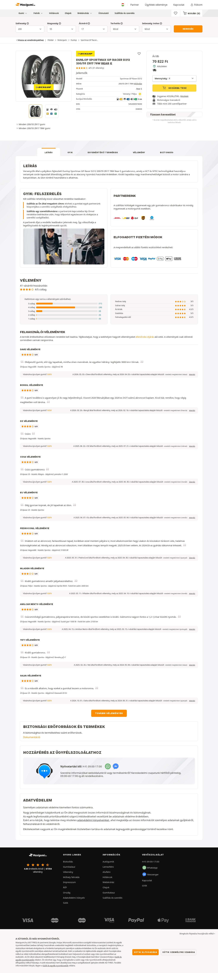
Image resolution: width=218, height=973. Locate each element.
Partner (134, 4)
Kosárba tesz (177, 88)
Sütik (65, 902)
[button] (64, 303)
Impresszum (69, 882)
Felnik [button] (37, 13)
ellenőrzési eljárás (145, 336)
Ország (66, 892)
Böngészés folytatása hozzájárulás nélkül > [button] (197, 933)
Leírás (49, 152)
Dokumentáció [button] (31, 737)
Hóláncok (54, 13)
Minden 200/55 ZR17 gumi (32, 124)
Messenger (153, 874)
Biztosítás (68, 861)
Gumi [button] (22, 13)
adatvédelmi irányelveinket (93, 820)
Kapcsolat (178, 4)
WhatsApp (152, 867)
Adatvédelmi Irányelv (74, 897)
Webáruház (83, 13)
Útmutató (103, 13)
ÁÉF (65, 887)
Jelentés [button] (192, 374)
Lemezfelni (108, 866)
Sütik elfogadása (145, 952)
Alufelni (106, 871)
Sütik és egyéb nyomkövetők (55, 965)
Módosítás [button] (138, 84)
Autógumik (108, 861)
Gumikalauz (69, 866)
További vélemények (109, 713)
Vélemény (139, 152)
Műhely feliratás (71, 877)
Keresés (188, 29)
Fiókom (198, 4)
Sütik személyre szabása (178, 952)
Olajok (68, 13)
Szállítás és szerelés (125, 13)
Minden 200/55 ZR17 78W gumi (34, 128)
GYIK (70, 152)
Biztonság (166, 152)
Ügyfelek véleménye (156, 4)
